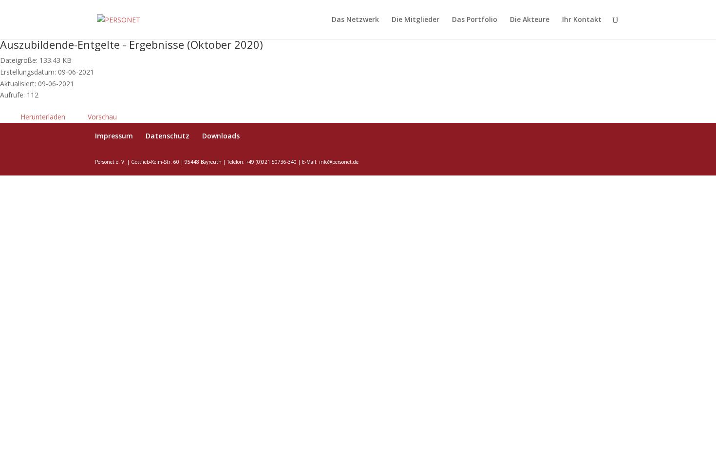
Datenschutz (167, 135)
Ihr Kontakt (582, 20)
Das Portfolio (474, 20)
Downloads (221, 135)
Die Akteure (529, 20)
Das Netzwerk (355, 20)
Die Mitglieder (415, 20)
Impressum (114, 135)
